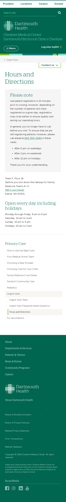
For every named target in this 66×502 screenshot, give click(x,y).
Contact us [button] (47, 65)
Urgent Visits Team (18, 300)
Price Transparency (14, 439)
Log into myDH (50, 47)
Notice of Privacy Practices (17, 423)
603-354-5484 (33, 138)
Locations (26, 4)
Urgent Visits (12, 60)
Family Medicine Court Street (22, 275)
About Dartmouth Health (19, 400)
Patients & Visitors (15, 355)
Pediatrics (12, 288)
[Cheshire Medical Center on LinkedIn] (21, 488)
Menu (12, 48)
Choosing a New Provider (20, 263)
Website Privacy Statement (17, 431)
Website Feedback (13, 447)
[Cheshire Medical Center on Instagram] (14, 488)
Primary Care (15, 244)
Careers (43, 4)
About (8, 342)
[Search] (59, 13)
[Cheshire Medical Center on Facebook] (7, 488)
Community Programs (17, 368)
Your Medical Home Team (20, 257)
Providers (8, 4)
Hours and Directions (19, 312)
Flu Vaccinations (15, 318)
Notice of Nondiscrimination (18, 415)
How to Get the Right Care (20, 251)
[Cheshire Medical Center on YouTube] (28, 488)
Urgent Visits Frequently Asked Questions (29, 306)
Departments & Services (18, 348)
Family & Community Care (20, 281)
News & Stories (13, 361)
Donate (58, 4)
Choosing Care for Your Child (22, 269)
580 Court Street (14, 190)
